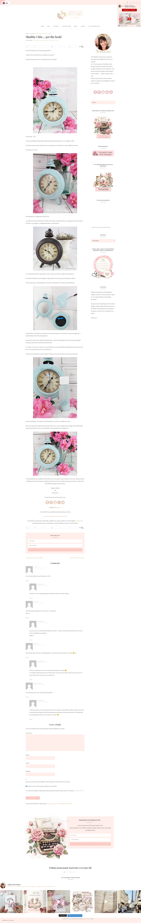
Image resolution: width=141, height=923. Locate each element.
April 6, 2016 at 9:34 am (39, 684)
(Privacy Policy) (79, 790)
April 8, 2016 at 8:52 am (43, 585)
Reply (27, 580)
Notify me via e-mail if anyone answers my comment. (42, 786)
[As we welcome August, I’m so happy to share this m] (35, 901)
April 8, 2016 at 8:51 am (43, 622)
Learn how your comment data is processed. (59, 803)
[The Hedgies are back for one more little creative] (11, 901)
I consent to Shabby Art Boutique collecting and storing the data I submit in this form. (55, 792)
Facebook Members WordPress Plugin (101, 227)
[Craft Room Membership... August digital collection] (82, 901)
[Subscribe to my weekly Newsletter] (103, 138)
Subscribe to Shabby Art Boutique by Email (55, 516)
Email (28, 763)
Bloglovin (58, 507)
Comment (29, 733)
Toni (35, 601)
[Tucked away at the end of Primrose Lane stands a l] (58, 901)
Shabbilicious (45, 40)
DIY (33, 40)
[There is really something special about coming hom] (106, 901)
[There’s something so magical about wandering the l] (129, 901)
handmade (37, 40)
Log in (91, 918)
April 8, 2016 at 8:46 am (43, 662)
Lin (35, 566)
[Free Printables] (103, 153)
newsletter (78, 521)
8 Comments (49, 33)
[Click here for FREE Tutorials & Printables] (103, 181)
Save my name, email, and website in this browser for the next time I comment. (48, 782)
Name (28, 755)
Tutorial (56, 40)
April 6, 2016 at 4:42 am (39, 602)
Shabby (51, 40)
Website (28, 771)
